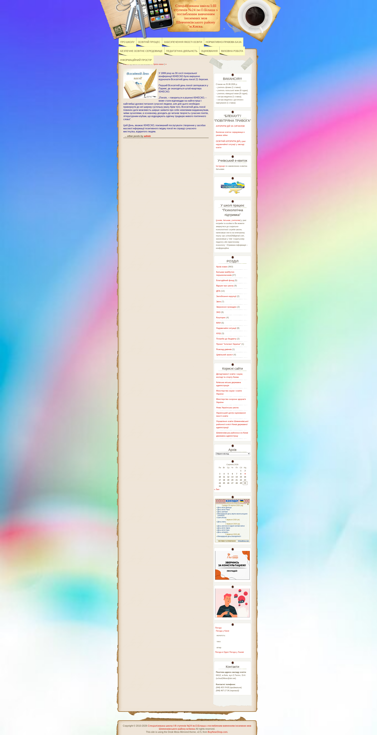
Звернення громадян (226, 307)
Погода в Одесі (222, 652)
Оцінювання (209, 51)
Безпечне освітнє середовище (141, 51)
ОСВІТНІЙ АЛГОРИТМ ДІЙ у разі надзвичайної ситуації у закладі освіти (230, 144)
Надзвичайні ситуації (226, 328)
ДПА (218, 291)
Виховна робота (232, 51)
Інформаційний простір (136, 60)
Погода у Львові (236, 652)
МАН (218, 323)
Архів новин (158, 64)
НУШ (218, 333)
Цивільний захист (224, 354)
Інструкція (220, 166)
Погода (218, 628)
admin (147, 136)
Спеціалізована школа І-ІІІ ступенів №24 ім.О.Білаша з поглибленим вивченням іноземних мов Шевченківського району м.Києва (196, 16)
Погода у (222, 631)
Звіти (218, 301)
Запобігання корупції (226, 296)
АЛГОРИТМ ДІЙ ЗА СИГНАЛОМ (230, 126)
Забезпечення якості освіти (183, 42)
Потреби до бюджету (226, 339)
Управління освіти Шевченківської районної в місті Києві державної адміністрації (232, 424)
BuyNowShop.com (217, 732)
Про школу (127, 42)
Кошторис (221, 317)
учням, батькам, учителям (228, 220)
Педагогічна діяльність (181, 51)
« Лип (216, 489)
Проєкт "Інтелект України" (228, 344)
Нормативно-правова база (224, 42)
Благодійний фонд (225, 280)
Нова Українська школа (227, 407)
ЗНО (218, 312)
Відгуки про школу (225, 285)
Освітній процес (149, 42)
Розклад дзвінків (224, 349)
